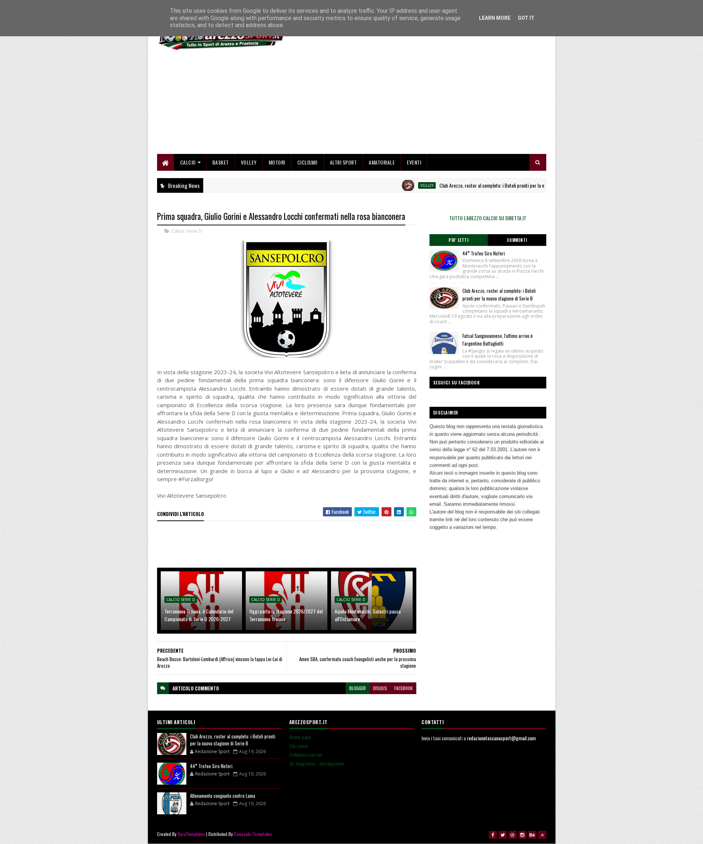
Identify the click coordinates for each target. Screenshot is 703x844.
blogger (357, 688)
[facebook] (493, 835)
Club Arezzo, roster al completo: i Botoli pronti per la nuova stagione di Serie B (496, 185)
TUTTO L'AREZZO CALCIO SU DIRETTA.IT (487, 218)
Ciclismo (307, 162)
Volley (249, 162)
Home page (300, 737)
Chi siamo (298, 745)
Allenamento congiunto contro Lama (222, 795)
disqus (380, 688)
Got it (526, 18)
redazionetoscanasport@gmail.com (501, 738)
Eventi (414, 162)
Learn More (494, 18)
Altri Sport (343, 162)
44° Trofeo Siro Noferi (483, 253)
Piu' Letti (458, 240)
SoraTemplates (191, 834)
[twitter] (503, 835)
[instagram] (522, 835)
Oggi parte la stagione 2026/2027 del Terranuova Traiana (286, 615)
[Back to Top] (542, 835)
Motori (277, 162)
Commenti (517, 240)
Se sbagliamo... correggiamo (316, 763)
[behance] (532, 835)
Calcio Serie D (186, 231)
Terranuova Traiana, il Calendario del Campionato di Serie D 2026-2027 (198, 615)
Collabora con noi (305, 754)
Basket (220, 162)
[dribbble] (513, 835)
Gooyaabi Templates (253, 834)
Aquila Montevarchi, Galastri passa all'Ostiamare (368, 615)
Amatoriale (382, 162)
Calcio (188, 162)
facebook (403, 688)
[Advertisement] (413, 102)
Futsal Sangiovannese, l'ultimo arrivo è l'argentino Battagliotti (497, 339)
